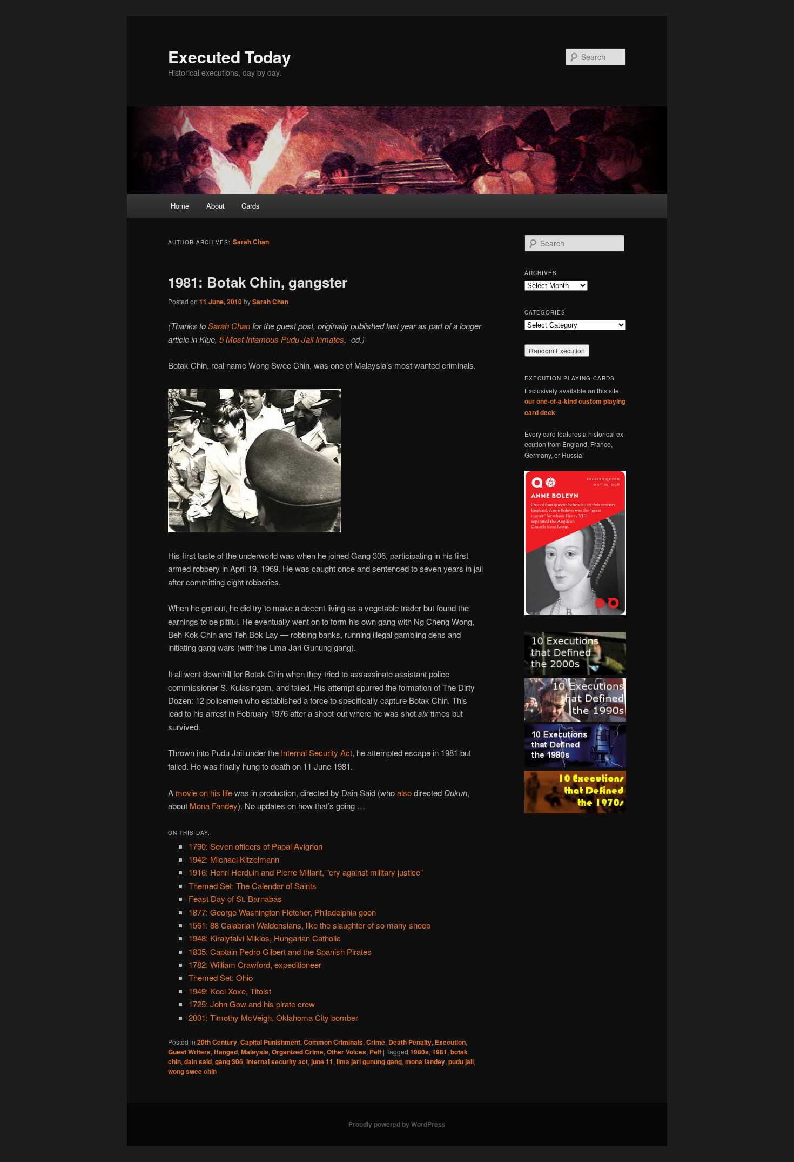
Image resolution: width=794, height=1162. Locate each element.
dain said (198, 1061)
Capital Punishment (270, 1042)
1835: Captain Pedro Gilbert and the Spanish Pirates (280, 951)
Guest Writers (189, 1052)
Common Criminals (333, 1042)
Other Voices (346, 1052)
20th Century (217, 1042)
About (215, 206)
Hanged (226, 1052)
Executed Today (229, 56)
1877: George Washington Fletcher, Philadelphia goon (282, 912)
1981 (439, 1052)
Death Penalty (410, 1042)
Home (180, 206)
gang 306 (229, 1061)
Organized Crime (298, 1052)
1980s (419, 1052)
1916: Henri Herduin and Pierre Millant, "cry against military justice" (306, 872)
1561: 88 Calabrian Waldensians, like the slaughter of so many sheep (309, 925)
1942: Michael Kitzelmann (234, 859)
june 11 (322, 1061)
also (404, 792)
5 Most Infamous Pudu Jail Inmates (281, 339)
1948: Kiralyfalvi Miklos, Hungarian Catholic (265, 938)
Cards (250, 206)
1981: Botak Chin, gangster (257, 282)
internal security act (277, 1061)
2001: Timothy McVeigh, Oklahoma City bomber (273, 1017)
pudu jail (461, 1061)
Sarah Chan (251, 241)
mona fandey (425, 1061)
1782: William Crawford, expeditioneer (255, 964)
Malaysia (254, 1052)
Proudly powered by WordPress (397, 1124)
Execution (450, 1042)
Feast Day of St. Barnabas (235, 898)
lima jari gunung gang (369, 1061)
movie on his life (204, 792)
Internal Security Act (316, 752)
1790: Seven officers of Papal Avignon (255, 846)
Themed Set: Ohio (221, 977)
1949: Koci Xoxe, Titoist (230, 991)
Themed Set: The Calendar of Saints (253, 885)
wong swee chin (192, 1071)
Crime (375, 1042)
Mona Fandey (214, 805)
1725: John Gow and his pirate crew (252, 1004)
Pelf (375, 1052)
